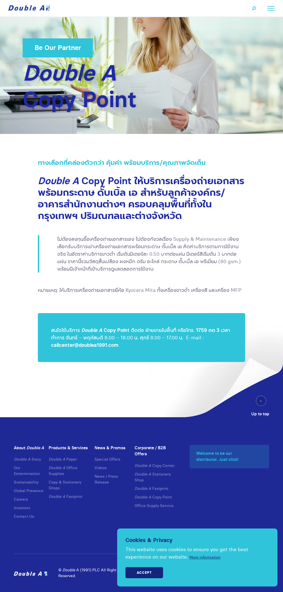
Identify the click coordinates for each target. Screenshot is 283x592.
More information (205, 557)
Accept (144, 572)
